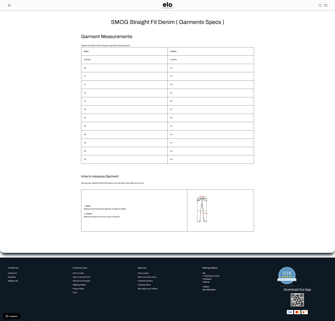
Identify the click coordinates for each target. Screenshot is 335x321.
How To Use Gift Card (81, 277)
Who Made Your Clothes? (148, 289)
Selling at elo (13, 281)
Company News (144, 285)
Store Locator (143, 273)
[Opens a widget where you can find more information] (12, 316)
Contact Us (13, 268)
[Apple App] (297, 305)
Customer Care (80, 268)
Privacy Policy (78, 289)
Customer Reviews (145, 281)
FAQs (75, 292)
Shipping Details (79, 285)
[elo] (167, 5)
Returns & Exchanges (81, 281)
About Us (142, 268)
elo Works (12, 277)
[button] (320, 5)
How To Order (78, 273)
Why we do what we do (147, 277)
